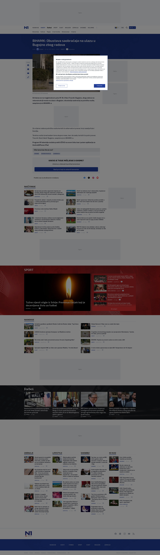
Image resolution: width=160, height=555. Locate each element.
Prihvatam (99, 85)
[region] (81, 72)
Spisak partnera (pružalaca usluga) (64, 80)
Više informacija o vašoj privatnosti (78, 71)
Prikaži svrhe (61, 85)
